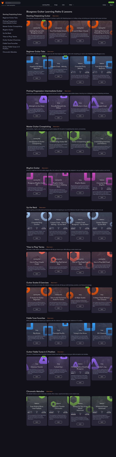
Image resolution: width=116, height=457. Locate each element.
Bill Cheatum (101, 333)
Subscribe (111, 2)
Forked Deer (58, 367)
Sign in (111, 5)
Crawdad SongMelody (80, 67)
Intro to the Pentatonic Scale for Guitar (58, 299)
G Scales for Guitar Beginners (37, 299)
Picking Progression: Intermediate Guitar (10, 22)
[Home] (3, 3)
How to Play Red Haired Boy (58, 263)
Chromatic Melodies (10, 52)
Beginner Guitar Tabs (10, 18)
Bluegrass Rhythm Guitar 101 (37, 184)
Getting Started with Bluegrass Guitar (37, 32)
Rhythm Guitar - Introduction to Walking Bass (58, 185)
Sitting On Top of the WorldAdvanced (80, 408)
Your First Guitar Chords (58, 31)
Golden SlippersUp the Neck (101, 223)
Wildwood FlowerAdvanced (102, 407)
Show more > (56, 16)
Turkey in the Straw (80, 333)
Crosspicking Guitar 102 (58, 142)
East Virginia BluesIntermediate (36, 407)
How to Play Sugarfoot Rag (80, 263)
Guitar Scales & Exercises (11, 40)
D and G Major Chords (80, 31)
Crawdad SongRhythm (102, 184)
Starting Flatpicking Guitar (12, 14)
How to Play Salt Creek (102, 262)
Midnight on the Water (37, 106)
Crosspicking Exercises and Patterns (102, 142)
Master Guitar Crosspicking (12, 26)
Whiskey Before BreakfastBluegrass (80, 368)
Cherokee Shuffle (58, 333)
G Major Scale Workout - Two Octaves (101, 299)
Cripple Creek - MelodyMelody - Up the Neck (58, 223)
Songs (55, 4)
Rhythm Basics (80, 183)
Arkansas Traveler (37, 367)
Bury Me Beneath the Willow (58, 107)
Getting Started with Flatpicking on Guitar (101, 32)
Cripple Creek (102, 106)
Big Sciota (36, 333)
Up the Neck (7, 33)
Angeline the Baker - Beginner (37, 67)
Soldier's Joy (101, 367)
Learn (37, 42)
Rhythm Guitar (8, 30)
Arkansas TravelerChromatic (58, 407)
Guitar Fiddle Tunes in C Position (11, 48)
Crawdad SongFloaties (36, 223)
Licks (63, 4)
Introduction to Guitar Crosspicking (36, 142)
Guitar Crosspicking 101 (80, 142)
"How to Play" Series (10, 36)
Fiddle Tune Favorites (10, 43)
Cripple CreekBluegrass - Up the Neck (80, 223)
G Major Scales (80, 298)
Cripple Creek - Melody (58, 66)
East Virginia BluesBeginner (101, 67)
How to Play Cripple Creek (37, 263)
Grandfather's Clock (80, 106)
